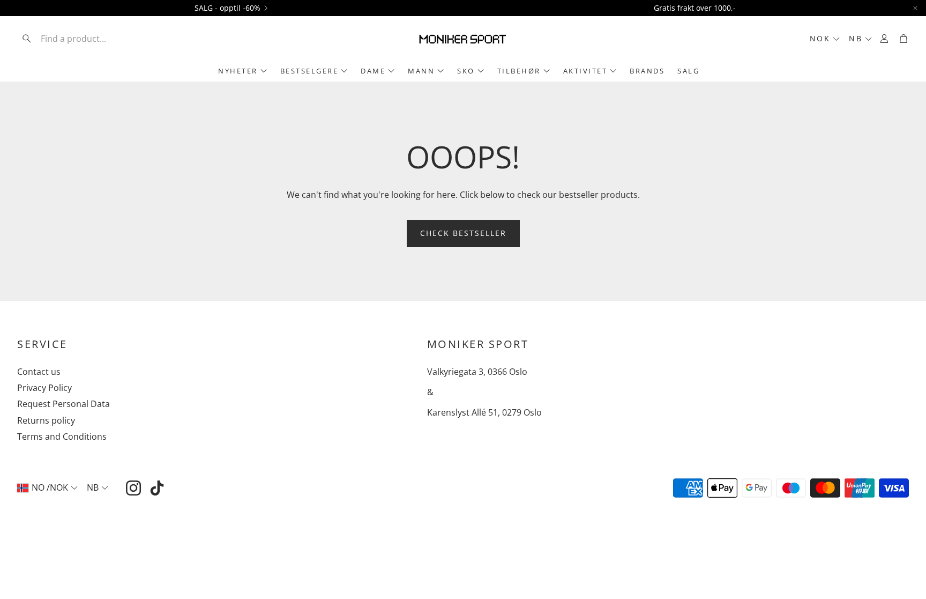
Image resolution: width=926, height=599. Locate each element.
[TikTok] (157, 488)
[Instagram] (133, 488)
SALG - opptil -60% (227, 8)
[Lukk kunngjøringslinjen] (915, 8)
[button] (87, 38)
